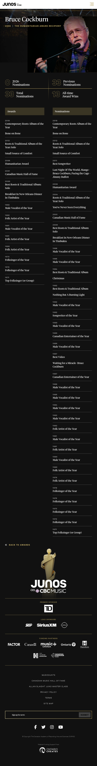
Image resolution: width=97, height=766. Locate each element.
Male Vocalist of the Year (18, 208)
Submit (85, 715)
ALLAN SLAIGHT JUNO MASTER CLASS (48, 686)
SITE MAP (48, 703)
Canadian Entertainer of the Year (71, 336)
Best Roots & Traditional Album (70, 272)
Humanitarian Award (17, 164)
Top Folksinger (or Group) (19, 280)
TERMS (48, 697)
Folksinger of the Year (17, 260)
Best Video (59, 357)
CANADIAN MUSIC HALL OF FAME (48, 680)
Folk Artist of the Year (17, 218)
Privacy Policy (48, 692)
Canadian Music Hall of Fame (21, 174)
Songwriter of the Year (65, 315)
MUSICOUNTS (48, 675)
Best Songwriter (62, 164)
